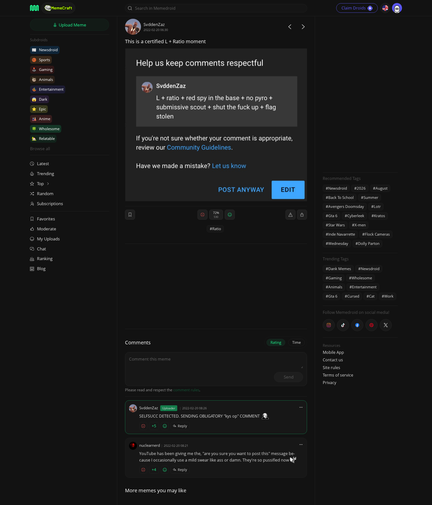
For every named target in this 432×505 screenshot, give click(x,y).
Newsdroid (45, 49)
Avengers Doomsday (346, 206)
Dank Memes (339, 268)
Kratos (379, 215)
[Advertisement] (360, 94)
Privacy (329, 382)
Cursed (353, 296)
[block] (302, 215)
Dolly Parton (369, 243)
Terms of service (338, 375)
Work (389, 296)
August (382, 188)
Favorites (46, 219)
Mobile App (333, 352)
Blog (41, 268)
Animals (42, 79)
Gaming (42, 69)
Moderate (46, 229)
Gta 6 (333, 215)
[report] (291, 215)
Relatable (43, 138)
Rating (275, 342)
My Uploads (48, 239)
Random (45, 193)
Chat (41, 249)
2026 (361, 188)
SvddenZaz (154, 24)
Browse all (40, 148)
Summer (371, 197)
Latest (43, 163)
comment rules (186, 389)
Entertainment (48, 89)
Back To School (341, 197)
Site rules (331, 367)
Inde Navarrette (341, 234)
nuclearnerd (149, 445)
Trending (45, 173)
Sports (41, 59)
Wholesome (46, 128)
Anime (41, 118)
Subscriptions (50, 203)
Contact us (333, 360)
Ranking (44, 258)
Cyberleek (355, 215)
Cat (371, 296)
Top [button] (41, 183)
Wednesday (338, 243)
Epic (39, 108)
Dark (39, 99)
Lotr (377, 206)
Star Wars (336, 224)
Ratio (216, 228)
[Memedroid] (34, 8)
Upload (72, 25)
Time (296, 342)
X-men (360, 224)
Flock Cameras (377, 234)
